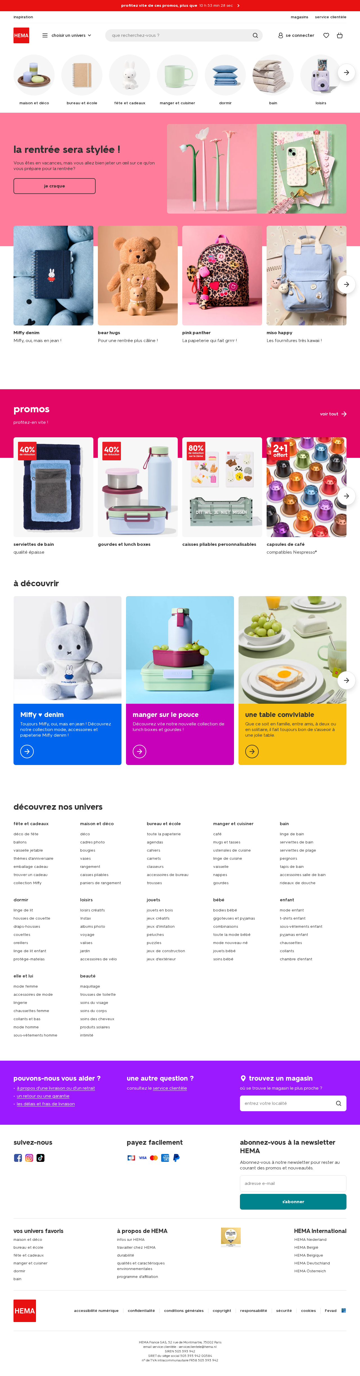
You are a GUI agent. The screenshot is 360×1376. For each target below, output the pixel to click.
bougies (87, 850)
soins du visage (94, 1002)
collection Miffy (28, 883)
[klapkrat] (222, 496)
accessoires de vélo (98, 959)
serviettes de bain (296, 842)
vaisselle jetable (28, 850)
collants (287, 951)
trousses (154, 883)
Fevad (330, 1311)
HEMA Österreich (310, 1271)
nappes (220, 874)
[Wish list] (326, 35)
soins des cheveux (97, 1019)
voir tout (180, 423)
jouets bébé (224, 951)
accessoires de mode (33, 994)
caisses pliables (94, 874)
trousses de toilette (98, 994)
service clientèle (170, 1088)
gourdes (220, 883)
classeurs (155, 866)
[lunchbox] (180, 680)
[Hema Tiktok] (40, 1158)
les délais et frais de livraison (46, 1103)
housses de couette (32, 918)
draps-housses (27, 926)
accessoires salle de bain (303, 874)
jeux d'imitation (161, 926)
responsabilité (253, 1311)
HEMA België (306, 1247)
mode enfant (292, 910)
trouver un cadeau (31, 874)
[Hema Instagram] (29, 1158)
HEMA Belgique (308, 1255)
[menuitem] (23, 17)
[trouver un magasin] (338, 1103)
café (217, 834)
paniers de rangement (100, 883)
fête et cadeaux (29, 1255)
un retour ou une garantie (43, 1096)
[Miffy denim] (53, 284)
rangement (90, 866)
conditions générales (184, 1311)
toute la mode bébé (232, 934)
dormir (19, 1271)
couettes (22, 934)
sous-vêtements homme (35, 1035)
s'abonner (293, 1201)
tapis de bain (292, 866)
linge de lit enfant (30, 951)
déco (85, 834)
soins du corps (93, 1010)
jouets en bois (160, 910)
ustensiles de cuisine (232, 850)
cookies (308, 1311)
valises (86, 942)
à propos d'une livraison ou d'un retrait (56, 1088)
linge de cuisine (227, 858)
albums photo (92, 926)
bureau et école (28, 1247)
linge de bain (292, 834)
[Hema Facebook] (18, 1158)
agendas (155, 842)
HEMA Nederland (310, 1239)
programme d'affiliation (137, 1276)
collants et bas (27, 1019)
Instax (85, 918)
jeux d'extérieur (161, 959)
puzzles (154, 942)
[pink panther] (222, 284)
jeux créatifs (158, 918)
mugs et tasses (226, 842)
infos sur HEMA (131, 1239)
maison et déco (28, 1239)
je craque (180, 179)
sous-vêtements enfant (301, 926)
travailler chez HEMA (136, 1247)
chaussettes (291, 942)
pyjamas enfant (294, 934)
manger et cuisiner (31, 1263)
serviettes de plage (298, 850)
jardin (85, 951)
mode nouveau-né (230, 942)
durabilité (125, 1255)
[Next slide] (347, 284)
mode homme (26, 1027)
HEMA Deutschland (312, 1263)
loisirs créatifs (92, 910)
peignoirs (288, 858)
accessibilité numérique (96, 1311)
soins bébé (223, 959)
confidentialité (141, 1311)
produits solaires (95, 1027)
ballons (20, 842)
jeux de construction (166, 951)
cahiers (153, 850)
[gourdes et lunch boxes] (138, 496)
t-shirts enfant (292, 918)
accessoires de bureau (167, 874)
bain (17, 1279)
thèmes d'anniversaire (33, 858)
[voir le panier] (339, 35)
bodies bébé (225, 910)
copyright (222, 1311)
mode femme (26, 986)
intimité (86, 1035)
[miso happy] (306, 284)
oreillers (21, 942)
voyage (87, 934)
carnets (154, 858)
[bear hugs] (138, 284)
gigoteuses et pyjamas (234, 918)
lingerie (20, 1002)
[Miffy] (68, 680)
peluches (155, 934)
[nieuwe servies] (292, 680)
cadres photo (92, 842)
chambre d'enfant (296, 959)
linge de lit (23, 910)
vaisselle (221, 866)
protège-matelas (29, 959)
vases (85, 858)
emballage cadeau (31, 866)
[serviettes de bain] (53, 496)
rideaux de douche (298, 883)
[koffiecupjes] (306, 496)
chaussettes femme (31, 1010)
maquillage (90, 986)
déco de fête (26, 834)
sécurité (284, 1311)
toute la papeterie (164, 834)
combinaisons (225, 926)
